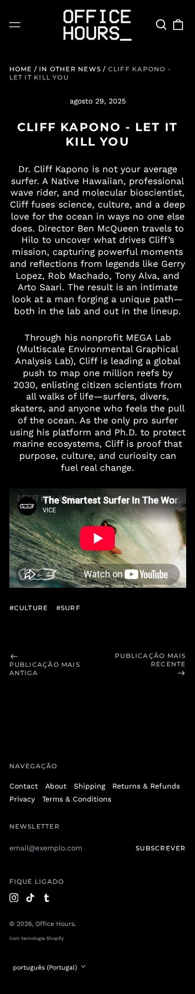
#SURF (68, 608)
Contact (23, 786)
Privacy (22, 799)
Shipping (89, 786)
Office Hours (54, 923)
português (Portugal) (46, 967)
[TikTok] (30, 897)
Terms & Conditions (76, 799)
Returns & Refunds (146, 786)
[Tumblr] (46, 897)
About (56, 786)
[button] (161, 25)
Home (20, 69)
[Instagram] (14, 897)
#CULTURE (28, 608)
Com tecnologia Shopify (36, 938)
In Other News (70, 69)
